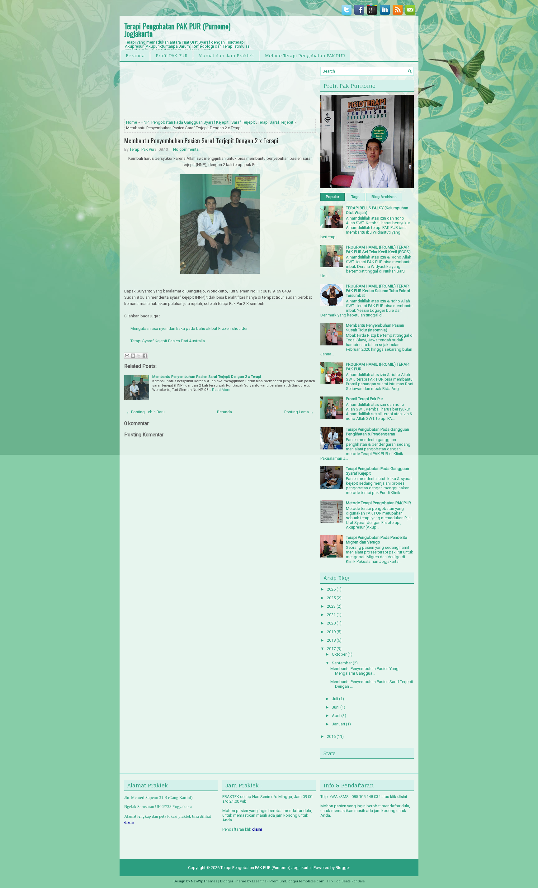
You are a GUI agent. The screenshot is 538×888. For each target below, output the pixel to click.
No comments (186, 149)
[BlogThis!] (133, 356)
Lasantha (259, 881)
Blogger (343, 867)
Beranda (135, 55)
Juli (335, 698)
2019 (332, 631)
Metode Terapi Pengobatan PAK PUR (305, 55)
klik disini (398, 796)
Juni (336, 707)
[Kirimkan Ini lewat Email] (127, 356)
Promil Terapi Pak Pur (364, 399)
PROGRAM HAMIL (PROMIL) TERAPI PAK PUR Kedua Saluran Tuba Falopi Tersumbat (378, 291)
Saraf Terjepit (243, 122)
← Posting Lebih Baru (145, 412)
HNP (145, 122)
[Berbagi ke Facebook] (145, 356)
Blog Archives (384, 197)
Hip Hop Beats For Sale (346, 881)
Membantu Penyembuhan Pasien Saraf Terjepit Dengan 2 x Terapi (201, 140)
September (342, 663)
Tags (355, 197)
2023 (332, 606)
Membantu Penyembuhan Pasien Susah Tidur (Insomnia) (375, 327)
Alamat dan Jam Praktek (226, 55)
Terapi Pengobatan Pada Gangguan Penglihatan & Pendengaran (377, 431)
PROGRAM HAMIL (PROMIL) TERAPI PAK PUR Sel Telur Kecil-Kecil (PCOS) (378, 249)
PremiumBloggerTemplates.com (296, 881)
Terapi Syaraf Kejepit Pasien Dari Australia (168, 341)
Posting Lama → (299, 412)
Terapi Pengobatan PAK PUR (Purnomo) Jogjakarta (177, 29)
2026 (332, 589)
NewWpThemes (204, 881)
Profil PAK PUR (171, 55)
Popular (332, 197)
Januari (339, 724)
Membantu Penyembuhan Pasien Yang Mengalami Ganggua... (364, 671)
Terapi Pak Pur (142, 149)
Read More (221, 389)
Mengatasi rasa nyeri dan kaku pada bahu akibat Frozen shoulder (189, 328)
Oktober (339, 654)
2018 (332, 640)
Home (131, 122)
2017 (332, 648)
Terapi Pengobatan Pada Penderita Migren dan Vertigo (376, 539)
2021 (332, 614)
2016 (332, 736)
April (336, 715)
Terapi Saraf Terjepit (275, 122)
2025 (332, 598)
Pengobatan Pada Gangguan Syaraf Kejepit (190, 122)
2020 (332, 623)
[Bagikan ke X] (139, 356)
